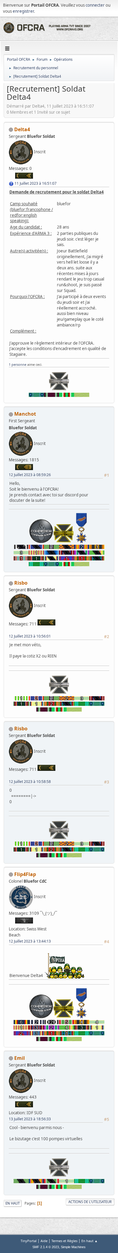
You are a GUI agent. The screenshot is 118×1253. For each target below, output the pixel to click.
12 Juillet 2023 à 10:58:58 (30, 781)
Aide (44, 1240)
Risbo (21, 582)
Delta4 (22, 129)
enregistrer (23, 11)
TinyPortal (29, 1240)
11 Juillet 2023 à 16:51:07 (36, 183)
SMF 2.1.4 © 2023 (45, 1247)
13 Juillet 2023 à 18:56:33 (30, 1119)
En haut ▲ (89, 1240)
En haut (12, 1203)
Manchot (25, 414)
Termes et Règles (64, 1240)
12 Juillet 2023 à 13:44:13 (30, 941)
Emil (19, 1058)
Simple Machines (73, 1247)
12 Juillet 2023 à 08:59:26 (30, 474)
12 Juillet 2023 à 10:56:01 (30, 636)
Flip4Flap (25, 874)
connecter (95, 5)
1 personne (17, 364)
